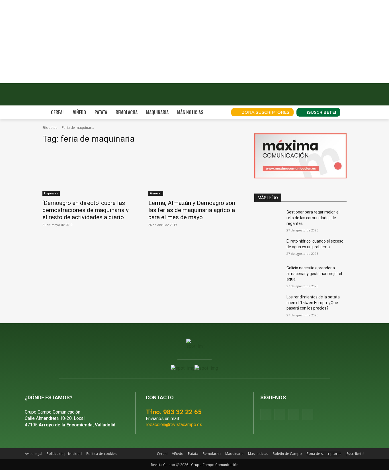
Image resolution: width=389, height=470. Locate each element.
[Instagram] (279, 414)
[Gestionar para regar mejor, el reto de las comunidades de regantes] (268, 219)
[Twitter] (307, 414)
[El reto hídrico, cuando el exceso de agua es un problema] (268, 248)
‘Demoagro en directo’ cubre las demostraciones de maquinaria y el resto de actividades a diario (85, 210)
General (155, 193)
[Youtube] (293, 414)
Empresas (51, 193)
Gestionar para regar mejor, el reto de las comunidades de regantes (312, 217)
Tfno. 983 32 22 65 (174, 412)
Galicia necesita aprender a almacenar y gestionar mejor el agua (314, 273)
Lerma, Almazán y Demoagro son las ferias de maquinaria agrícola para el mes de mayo (191, 210)
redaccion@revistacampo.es (174, 424)
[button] (219, 112)
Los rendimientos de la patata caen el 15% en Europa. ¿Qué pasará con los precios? (313, 302)
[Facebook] (265, 414)
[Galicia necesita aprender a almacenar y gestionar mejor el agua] (268, 275)
